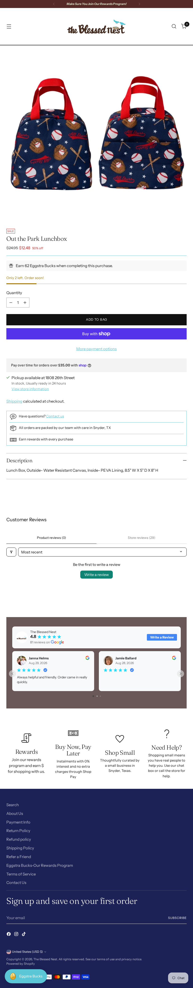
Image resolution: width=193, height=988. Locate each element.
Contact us (55, 416)
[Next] (139, 4)
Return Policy (18, 830)
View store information (30, 389)
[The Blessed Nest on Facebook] (9, 935)
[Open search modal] (174, 26)
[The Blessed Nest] (96, 26)
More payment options (96, 348)
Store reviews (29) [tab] (141, 538)
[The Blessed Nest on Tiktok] (24, 935)
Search (12, 804)
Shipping (14, 401)
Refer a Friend (18, 856)
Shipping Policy (20, 848)
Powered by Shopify (20, 963)
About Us (14, 813)
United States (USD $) (27, 951)
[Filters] (11, 552)
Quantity (14, 292)
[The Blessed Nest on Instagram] (17, 935)
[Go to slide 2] (97, 696)
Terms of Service (21, 874)
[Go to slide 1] (93, 696)
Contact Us (16, 882)
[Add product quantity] (25, 302)
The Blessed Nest (45, 959)
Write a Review (162, 637)
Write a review (96, 574)
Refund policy (18, 839)
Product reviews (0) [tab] (51, 538)
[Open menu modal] (9, 26)
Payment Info (18, 822)
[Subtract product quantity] (11, 302)
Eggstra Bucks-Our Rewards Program (39, 865)
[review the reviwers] (87, 659)
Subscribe (177, 918)
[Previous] (54, 4)
